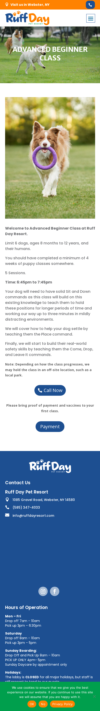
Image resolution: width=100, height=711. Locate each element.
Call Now (53, 390)
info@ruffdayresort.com (33, 515)
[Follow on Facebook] (54, 591)
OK (32, 704)
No (43, 704)
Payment (50, 426)
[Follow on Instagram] (43, 591)
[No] (94, 696)
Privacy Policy (62, 704)
